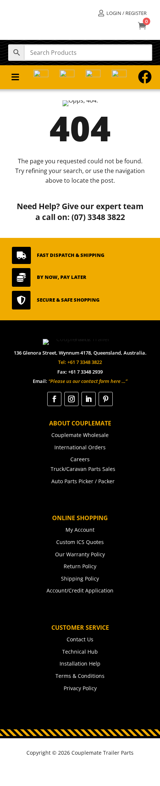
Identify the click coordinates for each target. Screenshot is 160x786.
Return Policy (80, 566)
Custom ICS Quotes (80, 542)
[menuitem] (122, 13)
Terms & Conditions (80, 675)
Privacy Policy (80, 688)
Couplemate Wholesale (80, 434)
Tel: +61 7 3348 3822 (80, 362)
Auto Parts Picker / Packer (83, 481)
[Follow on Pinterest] (106, 399)
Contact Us (80, 639)
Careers (80, 459)
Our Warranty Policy (80, 554)
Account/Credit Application (80, 590)
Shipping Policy (80, 578)
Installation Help (80, 663)
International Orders (80, 447)
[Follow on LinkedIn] (88, 399)
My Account (80, 529)
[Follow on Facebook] (54, 399)
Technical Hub (80, 651)
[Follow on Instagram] (71, 399)
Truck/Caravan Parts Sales (83, 468)
